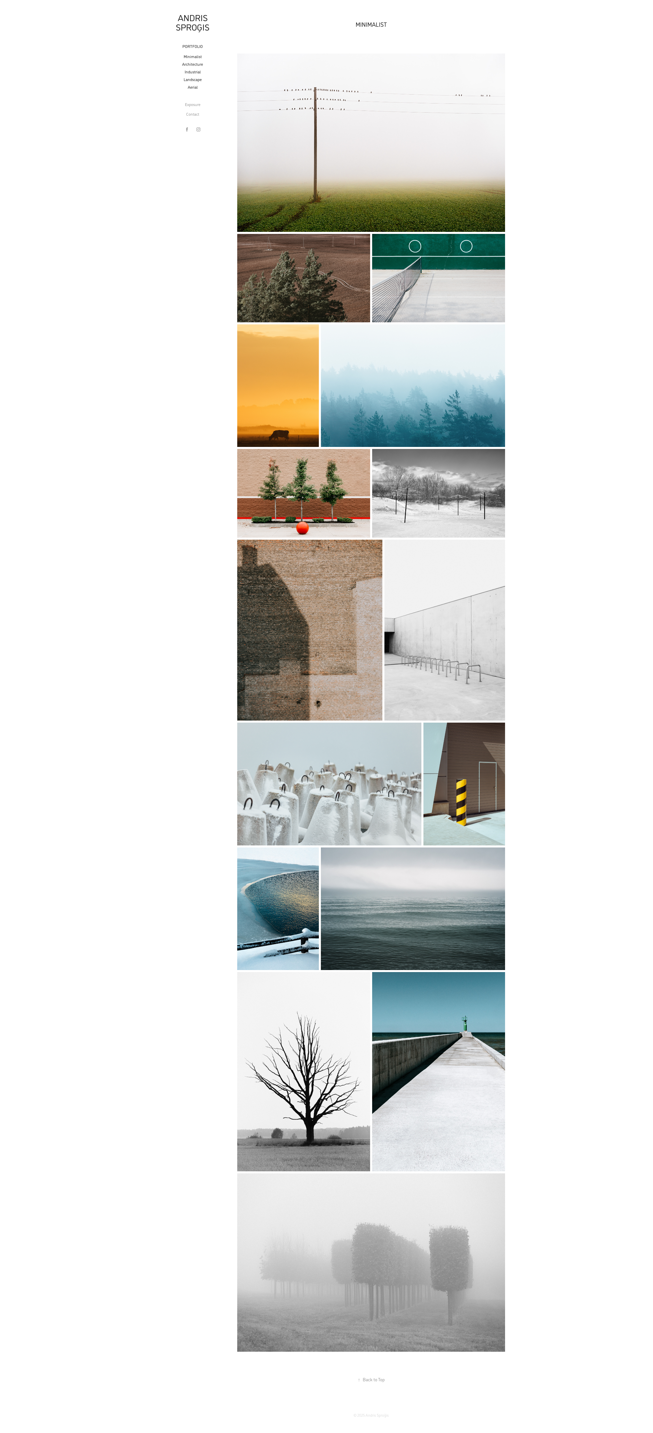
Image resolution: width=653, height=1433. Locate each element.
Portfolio (192, 46)
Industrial (193, 71)
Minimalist (193, 56)
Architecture (192, 64)
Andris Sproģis (193, 22)
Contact (192, 114)
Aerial (193, 87)
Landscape (193, 79)
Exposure (192, 104)
